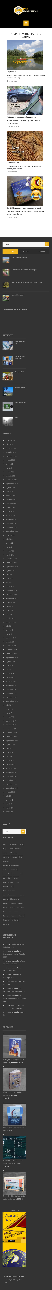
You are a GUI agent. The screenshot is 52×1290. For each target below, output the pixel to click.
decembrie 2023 (11, 503)
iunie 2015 (9, 800)
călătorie (6, 861)
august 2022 (10, 535)
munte (5, 899)
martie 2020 (10, 618)
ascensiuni (13, 844)
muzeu (5, 903)
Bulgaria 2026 (19, 372)
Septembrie (12, 72)
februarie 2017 (11, 721)
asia (21, 844)
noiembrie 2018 (11, 650)
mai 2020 (9, 614)
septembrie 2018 (12, 657)
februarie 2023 (11, 515)
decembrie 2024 (11, 480)
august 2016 (10, 744)
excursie (14, 870)
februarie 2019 (11, 638)
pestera (12, 907)
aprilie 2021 (10, 586)
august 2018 (10, 661)
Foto (20, 874)
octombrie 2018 (11, 654)
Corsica (14, 857)
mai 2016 (9, 756)
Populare (10, 251)
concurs (6, 857)
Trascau (13, 916)
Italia (17, 882)
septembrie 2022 (12, 531)
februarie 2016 (11, 768)
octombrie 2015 (11, 784)
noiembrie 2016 (11, 733)
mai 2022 (9, 547)
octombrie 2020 (11, 594)
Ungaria (6, 920)
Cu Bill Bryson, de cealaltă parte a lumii (24, 208)
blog (4, 848)
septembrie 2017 (12, 701)
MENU (26, 23)
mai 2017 (9, 713)
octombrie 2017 (11, 697)
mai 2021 (9, 582)
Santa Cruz (7, 912)
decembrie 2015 (11, 776)
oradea (20, 903)
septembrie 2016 (12, 741)
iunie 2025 (9, 464)
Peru (5, 907)
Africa (5, 844)
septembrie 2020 (12, 598)
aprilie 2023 (10, 511)
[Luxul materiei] (26, 146)
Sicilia (23, 912)
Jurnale (5, 886)
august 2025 (10, 460)
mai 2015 (9, 804)
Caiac (11, 848)
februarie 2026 (11, 448)
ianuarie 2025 (11, 476)
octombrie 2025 (11, 456)
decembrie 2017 (11, 689)
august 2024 (10, 488)
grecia (16, 878)
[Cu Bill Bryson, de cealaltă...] (26, 191)
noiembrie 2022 (11, 527)
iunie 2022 (9, 543)
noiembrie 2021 (11, 559)
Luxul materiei (13, 162)
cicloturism (13, 853)
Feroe (14, 874)
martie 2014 (10, 812)
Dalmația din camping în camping (21, 117)
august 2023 (10, 507)
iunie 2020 (9, 610)
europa (5, 870)
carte (5, 853)
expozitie (6, 874)
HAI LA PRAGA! (20, 402)
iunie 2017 (9, 709)
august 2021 (10, 570)
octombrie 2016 (11, 736)
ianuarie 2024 (11, 499)
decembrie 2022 (11, 523)
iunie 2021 (9, 578)
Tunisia (21, 916)
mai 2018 (9, 669)
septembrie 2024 (12, 484)
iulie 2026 (9, 444)
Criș (20, 857)
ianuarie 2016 (11, 772)
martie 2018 (10, 677)
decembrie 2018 (11, 646)
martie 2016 (10, 764)
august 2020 (10, 602)
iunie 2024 (9, 491)
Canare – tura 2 (20, 387)
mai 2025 (9, 468)
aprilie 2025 (10, 472)
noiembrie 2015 (11, 780)
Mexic (22, 895)
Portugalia (20, 907)
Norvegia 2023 (8, 977)
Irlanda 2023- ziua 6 (10, 971)
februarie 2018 (11, 681)
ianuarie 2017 (11, 725)
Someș (5, 916)
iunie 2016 (9, 752)
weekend (14, 920)
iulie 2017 (9, 705)
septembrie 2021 (12, 567)
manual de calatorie (10, 895)
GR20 (9, 878)
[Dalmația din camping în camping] (26, 100)
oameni (13, 903)
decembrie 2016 (11, 729)
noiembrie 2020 (11, 590)
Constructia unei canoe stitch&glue (24, 270)
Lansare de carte (9, 891)
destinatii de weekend (11, 865)
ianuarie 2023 (11, 519)
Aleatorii (41, 251)
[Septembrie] (26, 55)
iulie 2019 (9, 626)
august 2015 (10, 792)
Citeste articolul (12, 81)
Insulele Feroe (8, 882)
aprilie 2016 (10, 760)
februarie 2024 (11, 495)
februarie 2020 (11, 622)
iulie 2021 (9, 575)
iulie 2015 (9, 796)
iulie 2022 (9, 539)
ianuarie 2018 (11, 685)
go (4, 878)
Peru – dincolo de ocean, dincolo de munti (27, 282)
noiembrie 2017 (11, 693)
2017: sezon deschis (19, 257)
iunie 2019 (9, 630)
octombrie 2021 (11, 563)
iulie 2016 (9, 748)
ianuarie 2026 (11, 452)
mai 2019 (9, 634)
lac (12, 886)
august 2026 (10, 440)
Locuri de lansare (18, 295)
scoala (16, 912)
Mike (16, 417)
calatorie (18, 848)
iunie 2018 (9, 665)
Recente (26, 251)
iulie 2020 (9, 606)
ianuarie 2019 (11, 642)
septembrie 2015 (12, 788)
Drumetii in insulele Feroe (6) (13, 991)
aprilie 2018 (10, 673)
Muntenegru (14, 899)
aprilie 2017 (10, 717)
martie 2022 (10, 555)
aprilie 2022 (10, 551)
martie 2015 (10, 808)
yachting (6, 924)
